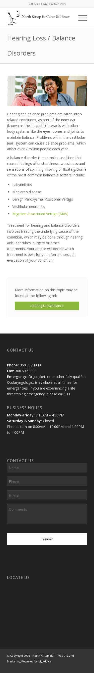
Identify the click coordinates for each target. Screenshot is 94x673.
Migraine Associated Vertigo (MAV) (40, 213)
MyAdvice (44, 661)
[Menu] (80, 18)
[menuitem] (80, 18)
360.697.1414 (57, 4)
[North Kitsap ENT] (39, 18)
